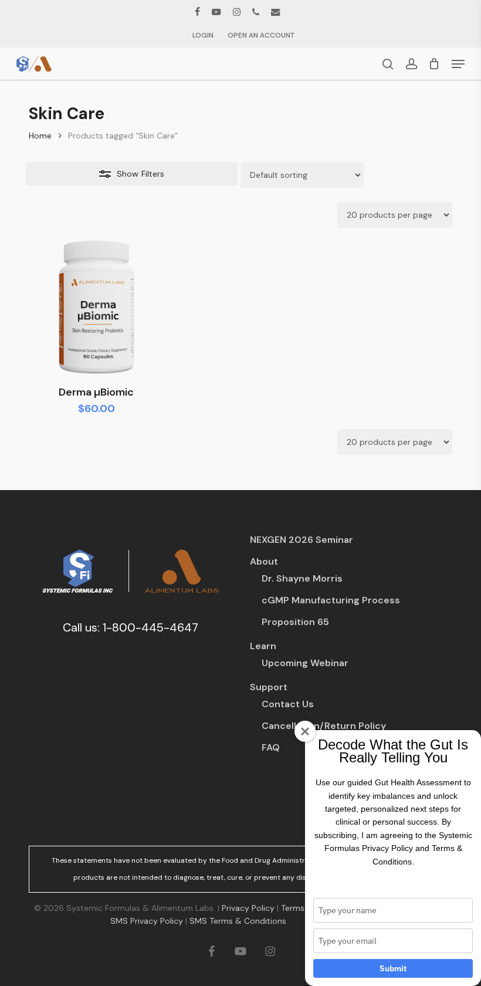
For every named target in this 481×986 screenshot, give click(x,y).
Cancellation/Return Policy (324, 726)
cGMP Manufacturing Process (331, 600)
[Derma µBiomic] (96, 306)
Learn (263, 646)
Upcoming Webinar (305, 663)
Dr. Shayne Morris (302, 578)
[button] (458, 64)
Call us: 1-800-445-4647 (130, 627)
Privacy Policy (248, 908)
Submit (393, 968)
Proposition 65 (295, 622)
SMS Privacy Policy (146, 921)
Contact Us (288, 704)
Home (40, 135)
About (264, 561)
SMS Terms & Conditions (237, 921)
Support (268, 687)
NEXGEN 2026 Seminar (301, 539)
